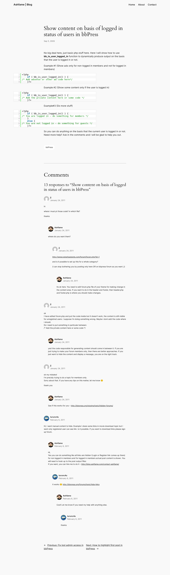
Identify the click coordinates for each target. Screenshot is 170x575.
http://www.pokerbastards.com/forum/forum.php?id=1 (76, 257)
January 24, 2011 (57, 200)
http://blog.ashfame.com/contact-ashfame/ (100, 464)
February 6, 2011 (57, 420)
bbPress (49, 147)
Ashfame (58, 227)
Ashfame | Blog (23, 4)
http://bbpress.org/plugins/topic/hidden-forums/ (92, 406)
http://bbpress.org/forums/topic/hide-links (81, 484)
